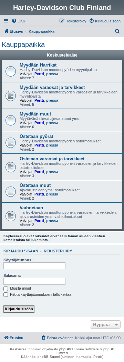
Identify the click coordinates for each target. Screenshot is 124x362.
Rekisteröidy (58, 251)
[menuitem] (18, 21)
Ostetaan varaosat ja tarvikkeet (52, 158)
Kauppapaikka (23, 44)
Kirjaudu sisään (20, 251)
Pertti (39, 74)
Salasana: (12, 275)
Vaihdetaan (31, 207)
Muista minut (20, 288)
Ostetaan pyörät (36, 136)
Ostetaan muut (35, 185)
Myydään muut (35, 114)
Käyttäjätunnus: (18, 260)
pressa (52, 74)
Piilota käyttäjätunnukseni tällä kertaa (40, 294)
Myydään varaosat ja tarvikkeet (52, 87)
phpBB (64, 349)
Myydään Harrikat (38, 65)
